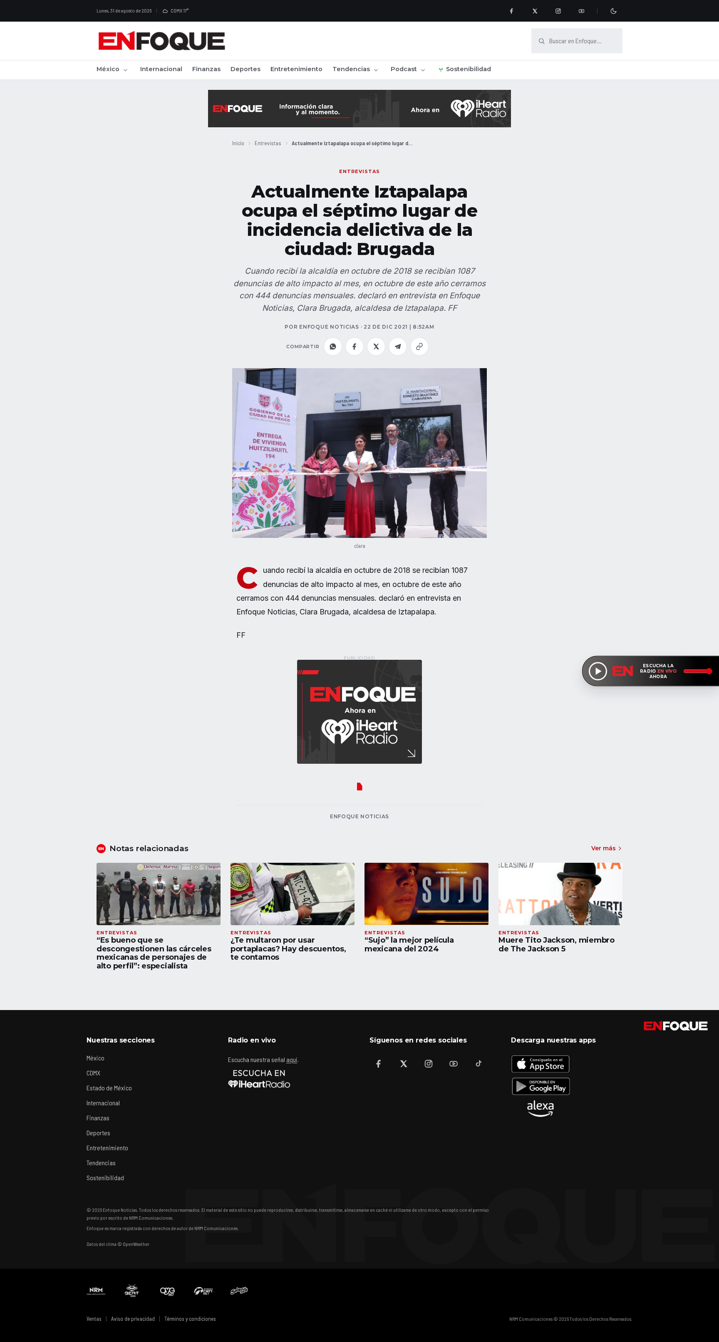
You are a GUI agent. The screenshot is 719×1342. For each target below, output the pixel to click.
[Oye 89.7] (167, 1290)
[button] (359, 453)
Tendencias (351, 69)
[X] (535, 10)
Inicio (238, 142)
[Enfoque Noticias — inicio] (161, 41)
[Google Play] (540, 1086)
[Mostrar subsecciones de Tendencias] (376, 69)
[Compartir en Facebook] (354, 346)
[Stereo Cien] (203, 1290)
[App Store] (540, 1064)
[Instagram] (558, 10)
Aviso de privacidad (133, 1318)
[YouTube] (581, 10)
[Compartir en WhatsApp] (333, 346)
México (108, 69)
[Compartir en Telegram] (398, 346)
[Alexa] (540, 1108)
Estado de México (109, 1088)
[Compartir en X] (376, 346)
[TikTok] (478, 1064)
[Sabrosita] (239, 1290)
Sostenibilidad (468, 69)
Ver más (603, 848)
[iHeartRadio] (259, 1079)
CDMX (93, 1073)
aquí (291, 1059)
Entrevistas (268, 142)
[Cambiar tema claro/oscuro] (613, 10)
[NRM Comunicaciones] (96, 1290)
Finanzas (206, 69)
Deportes (245, 69)
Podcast (404, 69)
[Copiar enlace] (419, 346)
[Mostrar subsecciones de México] (125, 69)
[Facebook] (511, 10)
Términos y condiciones (190, 1318)
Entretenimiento (296, 69)
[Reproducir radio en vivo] (598, 671)
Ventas (94, 1318)
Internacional (161, 69)
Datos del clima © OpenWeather (118, 1244)
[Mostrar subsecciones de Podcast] (423, 69)
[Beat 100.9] (131, 1290)
